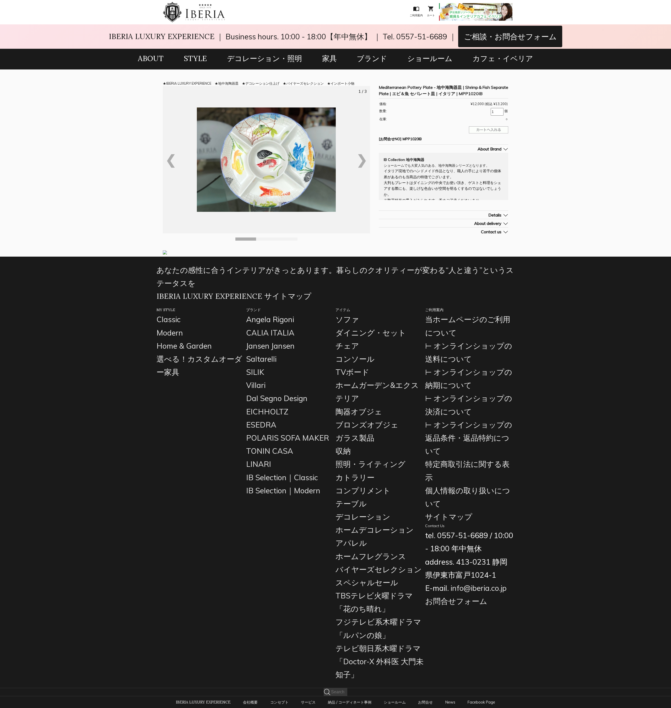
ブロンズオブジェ (367, 424)
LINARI (258, 464)
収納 (343, 451)
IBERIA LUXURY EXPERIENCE (161, 36)
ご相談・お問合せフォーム (510, 36)
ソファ (347, 319)
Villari (256, 385)
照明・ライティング (370, 464)
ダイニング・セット (371, 332)
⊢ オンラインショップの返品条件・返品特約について (468, 438)
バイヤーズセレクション (305, 83)
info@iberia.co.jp (479, 588)
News (450, 702)
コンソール (355, 359)
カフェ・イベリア (503, 58)
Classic (168, 319)
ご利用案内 (434, 309)
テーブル (351, 503)
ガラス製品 (355, 437)
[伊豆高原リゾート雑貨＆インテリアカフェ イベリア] (475, 6)
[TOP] (193, 5)
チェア (347, 345)
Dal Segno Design (276, 398)
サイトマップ (448, 516)
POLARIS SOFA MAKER (287, 437)
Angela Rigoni (270, 319)
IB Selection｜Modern (283, 490)
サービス (308, 702)
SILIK (255, 372)
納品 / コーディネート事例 (349, 702)
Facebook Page (481, 702)
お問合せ (425, 702)
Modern (169, 332)
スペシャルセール (367, 582)
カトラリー (355, 477)
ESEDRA (261, 424)
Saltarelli (261, 359)
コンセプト (279, 702)
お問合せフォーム (456, 601)
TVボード (352, 372)
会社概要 (250, 702)
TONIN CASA (269, 451)
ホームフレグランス (371, 556)
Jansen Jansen (270, 345)
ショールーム (429, 58)
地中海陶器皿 (228, 83)
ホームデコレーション (375, 529)
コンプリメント (363, 490)
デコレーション (363, 516)
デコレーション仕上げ (262, 83)
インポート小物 (342, 83)
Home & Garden (184, 345)
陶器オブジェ (359, 411)
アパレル (351, 543)
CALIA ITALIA (270, 332)
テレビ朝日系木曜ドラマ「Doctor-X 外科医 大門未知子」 (380, 661)
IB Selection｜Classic (282, 477)
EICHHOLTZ (267, 411)
